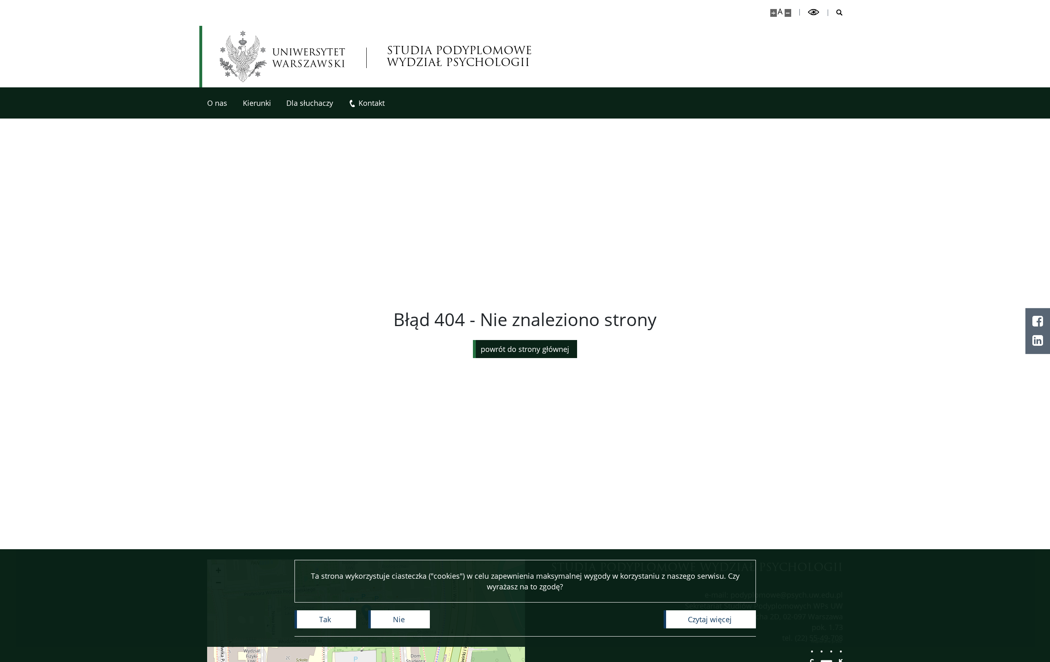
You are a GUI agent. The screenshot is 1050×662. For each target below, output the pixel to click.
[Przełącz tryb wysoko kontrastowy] (813, 12)
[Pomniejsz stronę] (788, 13)
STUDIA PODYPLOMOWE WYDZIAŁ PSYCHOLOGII (459, 56)
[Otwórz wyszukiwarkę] (835, 12)
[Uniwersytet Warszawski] (282, 56)
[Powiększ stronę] (773, 13)
